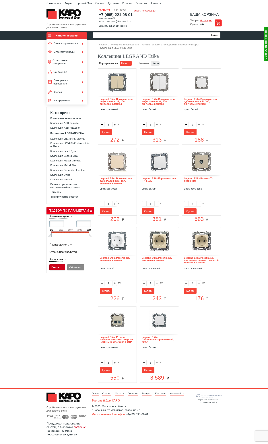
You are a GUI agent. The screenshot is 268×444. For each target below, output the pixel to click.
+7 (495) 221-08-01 (116, 14)
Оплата (99, 3)
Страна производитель (63, 251)
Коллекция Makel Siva (63, 165)
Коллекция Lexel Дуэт (63, 151)
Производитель (59, 244)
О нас (95, 393)
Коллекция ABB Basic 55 (64, 122)
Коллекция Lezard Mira (64, 155)
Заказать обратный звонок (113, 26)
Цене (124, 63)
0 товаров (206, 20)
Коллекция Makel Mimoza (65, 160)
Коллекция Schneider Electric (67, 170)
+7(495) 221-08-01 (137, 414)
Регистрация (149, 10)
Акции (68, 3)
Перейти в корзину (218, 22)
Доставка (113, 3)
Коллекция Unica (60, 174)
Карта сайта (177, 393)
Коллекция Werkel (61, 179)
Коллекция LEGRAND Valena (67, 138)
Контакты (155, 3)
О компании (53, 3)
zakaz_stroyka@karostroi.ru (115, 21)
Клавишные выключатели (65, 118)
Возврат (127, 3)
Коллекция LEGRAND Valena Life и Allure (70, 145)
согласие (80, 427)
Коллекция (56, 259)
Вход (136, 10)
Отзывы (106, 393)
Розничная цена (59, 216)
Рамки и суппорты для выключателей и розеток (65, 186)
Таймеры (55, 191)
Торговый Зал (83, 3)
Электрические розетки (64, 196)
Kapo (65, 15)
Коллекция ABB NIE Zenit (65, 127)
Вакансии (141, 3)
